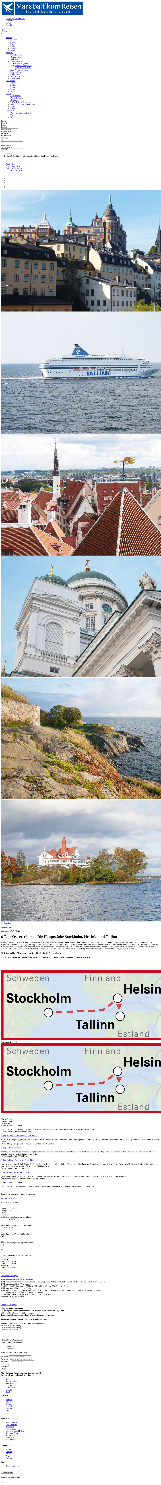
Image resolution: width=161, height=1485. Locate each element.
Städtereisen (14, 74)
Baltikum (13, 40)
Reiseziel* (5, 1357)
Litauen (13, 42)
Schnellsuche (6, 145)
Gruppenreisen (15, 57)
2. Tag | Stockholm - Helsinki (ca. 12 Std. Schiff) (19, 1136)
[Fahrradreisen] (9, 136)
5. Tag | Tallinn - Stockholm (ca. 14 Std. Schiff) (18, 1172)
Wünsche (4, 1366)
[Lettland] (4, 123)
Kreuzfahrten (15, 78)
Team (12, 115)
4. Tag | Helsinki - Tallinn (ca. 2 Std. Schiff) (17, 1160)
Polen (12, 50)
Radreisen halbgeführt (23, 66)
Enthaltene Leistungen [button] (9, 1276)
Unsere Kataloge (16, 98)
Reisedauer (5, 1359)
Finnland (13, 48)
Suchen (4, 150)
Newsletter (14, 100)
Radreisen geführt (21, 64)
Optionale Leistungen (14, 170)
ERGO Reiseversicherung (20, 102)
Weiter (4, 1369)
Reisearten (9, 53)
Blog (12, 117)
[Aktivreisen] (9, 134)
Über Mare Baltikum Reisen (20, 113)
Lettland (13, 46)
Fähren (13, 108)
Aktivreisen (14, 59)
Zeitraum (4, 138)
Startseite (9, 154)
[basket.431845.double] (2, 1232)
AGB (8, 1392)
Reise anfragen (15, 96)
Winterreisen (15, 76)
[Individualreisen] (9, 130)
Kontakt (9, 1390)
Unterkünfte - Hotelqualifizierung (22, 104)
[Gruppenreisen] (9, 132)
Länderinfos (10, 81)
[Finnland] (4, 127)
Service (8, 94)
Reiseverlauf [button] (5, 1123)
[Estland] (4, 121)
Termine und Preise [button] (8, 1198)
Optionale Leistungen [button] (9, 1305)
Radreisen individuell (23, 68)
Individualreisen (16, 55)
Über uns (9, 111)
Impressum (10, 1383)
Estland (13, 44)
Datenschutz (10, 1387)
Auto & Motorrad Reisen (19, 70)
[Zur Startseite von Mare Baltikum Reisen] (42, 15)
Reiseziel (9, 38)
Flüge (12, 106)
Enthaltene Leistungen (14, 168)
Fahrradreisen (15, 61)
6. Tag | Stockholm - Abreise (11, 1182)
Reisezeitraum (6, 1362)
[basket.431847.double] (2, 1249)
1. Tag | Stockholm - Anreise (11, 1125)
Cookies (9, 1385)
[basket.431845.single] (2, 1230)
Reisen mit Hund (16, 72)
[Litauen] (4, 125)
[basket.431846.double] (2, 1241)
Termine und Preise (13, 166)
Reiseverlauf (10, 164)
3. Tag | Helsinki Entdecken (11, 1148)
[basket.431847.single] (2, 1247)
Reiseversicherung (12, 1466)
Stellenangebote (11, 1381)
